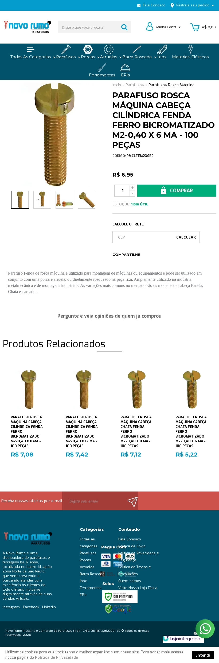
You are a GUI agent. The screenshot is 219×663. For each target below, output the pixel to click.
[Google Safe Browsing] (118, 609)
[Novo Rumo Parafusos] (27, 27)
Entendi (202, 655)
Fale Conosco (153, 5)
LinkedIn (49, 607)
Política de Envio (132, 546)
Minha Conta (166, 27)
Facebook (31, 607)
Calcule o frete (128, 224)
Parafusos (135, 85)
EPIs (83, 594)
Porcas (85, 560)
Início (116, 85)
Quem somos (129, 581)
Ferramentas (90, 588)
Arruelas (87, 567)
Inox (83, 581)
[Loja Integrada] (181, 638)
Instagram (11, 607)
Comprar (181, 191)
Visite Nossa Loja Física (137, 588)
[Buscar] (124, 27)
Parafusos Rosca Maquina (171, 85)
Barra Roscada (92, 574)
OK (186, 237)
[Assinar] (130, 501)
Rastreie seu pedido (192, 5)
